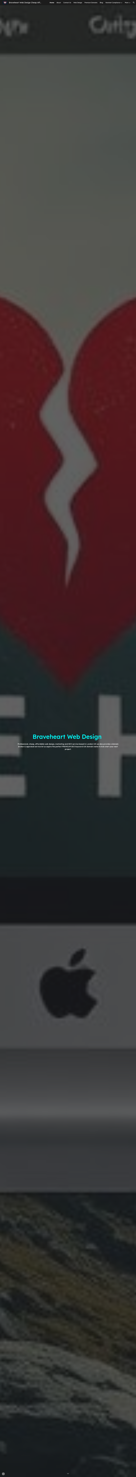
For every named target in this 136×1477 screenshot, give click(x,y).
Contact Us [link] (67, 3)
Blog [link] (101, 3)
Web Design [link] (77, 3)
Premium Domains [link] (90, 3)
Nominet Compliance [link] (112, 3)
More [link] (127, 3)
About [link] (59, 3)
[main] (68, 741)
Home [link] (52, 3)
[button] (134, 2)
